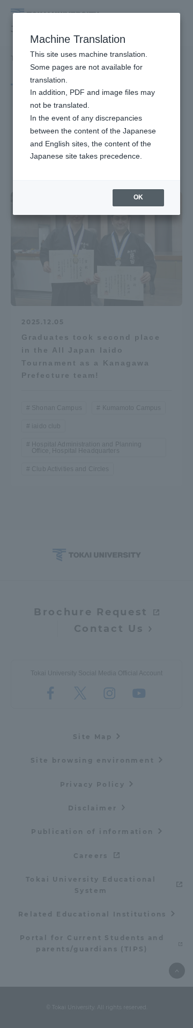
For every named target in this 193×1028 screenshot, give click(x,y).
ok (138, 197)
